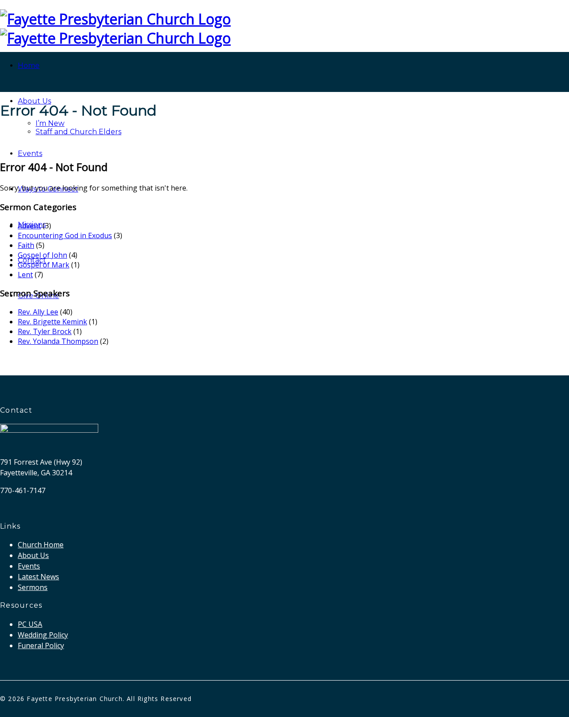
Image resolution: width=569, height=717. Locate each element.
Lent (25, 274)
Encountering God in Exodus (65, 235)
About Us (34, 101)
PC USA (30, 624)
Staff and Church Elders (78, 131)
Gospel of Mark (43, 265)
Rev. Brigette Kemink (52, 322)
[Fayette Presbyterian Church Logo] (115, 18)
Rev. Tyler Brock (45, 331)
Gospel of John (42, 255)
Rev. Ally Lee (38, 312)
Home (29, 65)
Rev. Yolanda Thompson (58, 341)
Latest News (38, 577)
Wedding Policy (43, 635)
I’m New (50, 123)
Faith (26, 245)
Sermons (33, 587)
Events (30, 153)
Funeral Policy (41, 645)
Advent (29, 226)
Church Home (41, 545)
